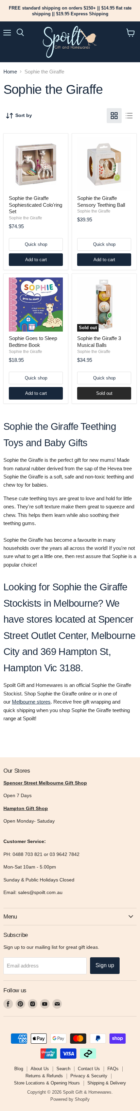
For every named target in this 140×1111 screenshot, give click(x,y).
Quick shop (36, 244)
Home (10, 71)
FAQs (113, 1068)
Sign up (104, 965)
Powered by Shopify (70, 1099)
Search (63, 1068)
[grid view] (114, 115)
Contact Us (89, 1068)
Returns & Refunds (44, 1075)
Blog (18, 1068)
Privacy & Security (88, 1075)
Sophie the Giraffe (25, 218)
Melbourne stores (31, 702)
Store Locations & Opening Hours (47, 1082)
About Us (40, 1068)
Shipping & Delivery (106, 1082)
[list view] (129, 115)
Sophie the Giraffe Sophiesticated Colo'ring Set (35, 204)
